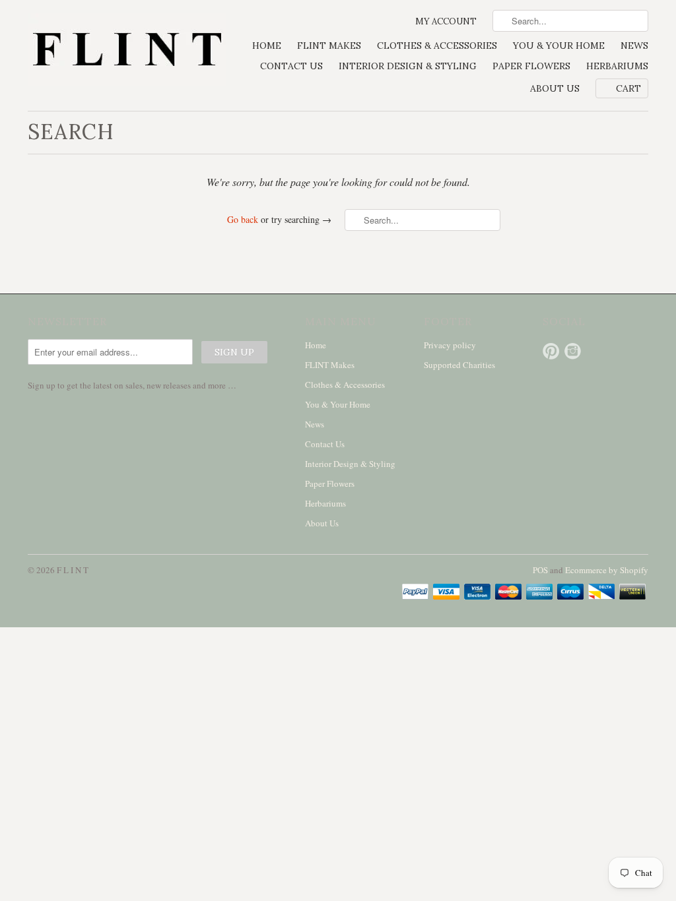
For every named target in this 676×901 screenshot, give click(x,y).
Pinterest (551, 351)
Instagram (572, 351)
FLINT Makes (329, 45)
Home (266, 45)
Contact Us (291, 66)
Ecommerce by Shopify (606, 570)
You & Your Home (559, 45)
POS (540, 570)
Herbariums (617, 66)
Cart (628, 88)
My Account (446, 21)
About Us (555, 88)
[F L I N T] (127, 51)
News (634, 45)
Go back (242, 219)
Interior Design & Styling (408, 66)
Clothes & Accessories (437, 45)
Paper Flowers (531, 66)
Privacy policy (450, 345)
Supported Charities (459, 365)
